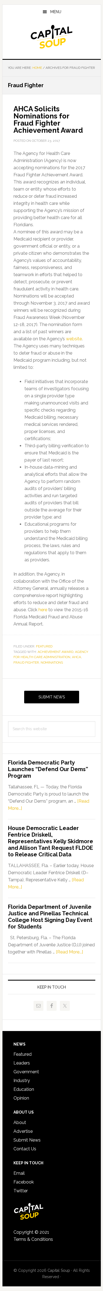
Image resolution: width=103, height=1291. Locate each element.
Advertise (23, 1131)
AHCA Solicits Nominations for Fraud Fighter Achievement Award (48, 119)
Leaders (21, 1063)
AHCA (76, 657)
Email (19, 1173)
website (74, 338)
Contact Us (24, 1148)
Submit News (52, 697)
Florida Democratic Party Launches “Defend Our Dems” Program (48, 769)
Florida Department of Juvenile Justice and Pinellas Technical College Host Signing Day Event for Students (50, 917)
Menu (55, 12)
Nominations (52, 662)
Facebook (23, 1182)
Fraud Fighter (26, 662)
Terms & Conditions (33, 1239)
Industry (21, 1080)
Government (26, 1071)
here (42, 609)
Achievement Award (55, 652)
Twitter (20, 1190)
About (19, 1122)
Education (23, 1089)
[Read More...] (69, 952)
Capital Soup (51, 36)
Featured (44, 646)
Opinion (21, 1098)
